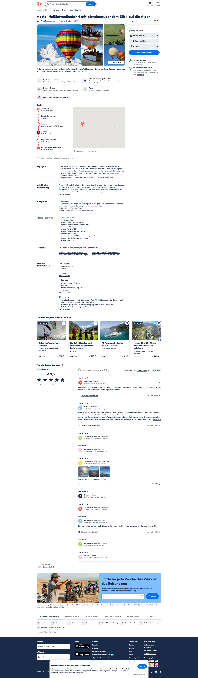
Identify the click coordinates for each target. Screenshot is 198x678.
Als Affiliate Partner (150, 654)
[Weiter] (160, 340)
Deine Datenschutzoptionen (101, 655)
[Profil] (158, 3)
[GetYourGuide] (39, 4)
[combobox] (65, 4)
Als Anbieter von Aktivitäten (149, 646)
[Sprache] (149, 3)
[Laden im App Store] (82, 654)
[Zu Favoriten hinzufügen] (63, 323)
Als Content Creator (150, 650)
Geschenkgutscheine (135, 658)
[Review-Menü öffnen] (159, 382)
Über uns (131, 645)
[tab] (49, 616)
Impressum (95, 648)
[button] (46, 21)
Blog (130, 651)
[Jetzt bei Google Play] (82, 646)
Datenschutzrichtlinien (57, 607)
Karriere (131, 648)
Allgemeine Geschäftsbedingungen (103, 658)
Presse (131, 655)
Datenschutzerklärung (99, 651)
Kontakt (94, 645)
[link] (51, 340)
